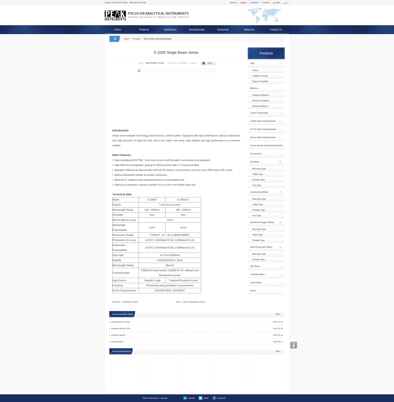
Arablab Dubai (117, 342)
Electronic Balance (260, 100)
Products (144, 29)
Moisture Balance (260, 106)
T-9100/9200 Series (130, 302)
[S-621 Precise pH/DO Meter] (196, 362)
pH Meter (253, 161)
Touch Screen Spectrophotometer (158, 39)
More (278, 314)
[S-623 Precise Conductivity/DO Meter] (161, 362)
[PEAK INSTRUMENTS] (197, 7)
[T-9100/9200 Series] (231, 362)
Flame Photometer (258, 113)
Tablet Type (257, 174)
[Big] (148, 63)
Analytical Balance (260, 95)
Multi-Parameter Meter (260, 247)
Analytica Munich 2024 (120, 328)
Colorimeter (255, 282)
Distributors (170, 29)
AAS (251, 63)
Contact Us (276, 29)
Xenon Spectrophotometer (262, 137)
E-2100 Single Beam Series (193, 302)
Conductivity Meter (258, 192)
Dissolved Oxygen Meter (261, 222)
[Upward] (293, 345)
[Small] (161, 63)
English (243, 3)
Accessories (255, 153)
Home (117, 29)
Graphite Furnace (260, 76)
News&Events (196, 29)
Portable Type (258, 180)
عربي (285, 3)
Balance (253, 88)
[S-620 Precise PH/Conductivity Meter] (265, 362)
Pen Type (256, 185)
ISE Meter (254, 266)
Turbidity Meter (256, 274)
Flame (255, 70)
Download (223, 29)
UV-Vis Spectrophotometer (262, 129)
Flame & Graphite (260, 81)
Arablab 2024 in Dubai (120, 322)
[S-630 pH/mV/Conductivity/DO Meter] (126, 362)
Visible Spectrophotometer (262, 121)
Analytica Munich (118, 335)
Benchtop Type (259, 169)
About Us (249, 29)
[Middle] (154, 63)
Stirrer (252, 290)
